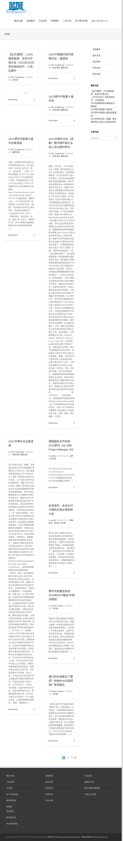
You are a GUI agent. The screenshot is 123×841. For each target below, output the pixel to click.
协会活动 (56, 68)
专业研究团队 (12, 823)
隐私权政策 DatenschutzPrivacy (95, 837)
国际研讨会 (89, 782)
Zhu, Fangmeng (17, 77)
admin (53, 456)
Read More (13, 100)
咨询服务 (96, 49)
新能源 (9, 806)
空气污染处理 (12, 794)
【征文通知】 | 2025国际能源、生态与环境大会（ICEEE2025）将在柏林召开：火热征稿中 (21, 62)
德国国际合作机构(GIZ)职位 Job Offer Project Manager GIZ (61, 445)
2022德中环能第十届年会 (101, 109)
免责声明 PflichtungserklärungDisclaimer (64, 837)
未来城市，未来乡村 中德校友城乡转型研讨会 (61, 509)
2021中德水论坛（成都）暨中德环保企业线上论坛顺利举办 (61, 143)
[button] (112, 20)
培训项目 (96, 62)
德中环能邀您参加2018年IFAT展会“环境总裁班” (62, 595)
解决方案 (10, 776)
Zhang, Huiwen (57, 606)
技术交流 (96, 55)
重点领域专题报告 (92, 788)
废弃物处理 (11, 800)
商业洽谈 (96, 74)
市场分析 (96, 68)
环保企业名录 (90, 794)
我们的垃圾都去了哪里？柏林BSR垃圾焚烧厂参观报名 (61, 680)
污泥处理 (10, 782)
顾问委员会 (11, 817)
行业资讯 (88, 776)
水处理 (9, 788)
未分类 (15, 80)
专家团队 (10, 811)
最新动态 (64, 68)
